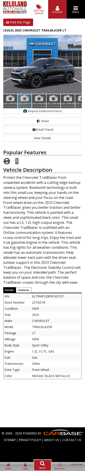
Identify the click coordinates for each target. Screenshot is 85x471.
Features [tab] (23, 290)
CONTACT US (71, 440)
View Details (42, 138)
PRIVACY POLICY (30, 440)
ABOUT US (51, 440)
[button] (77, 38)
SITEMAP (10, 440)
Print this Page (19, 22)
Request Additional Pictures (44, 111)
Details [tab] (9, 290)
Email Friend (44, 129)
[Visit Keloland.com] (15, 12)
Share (44, 121)
